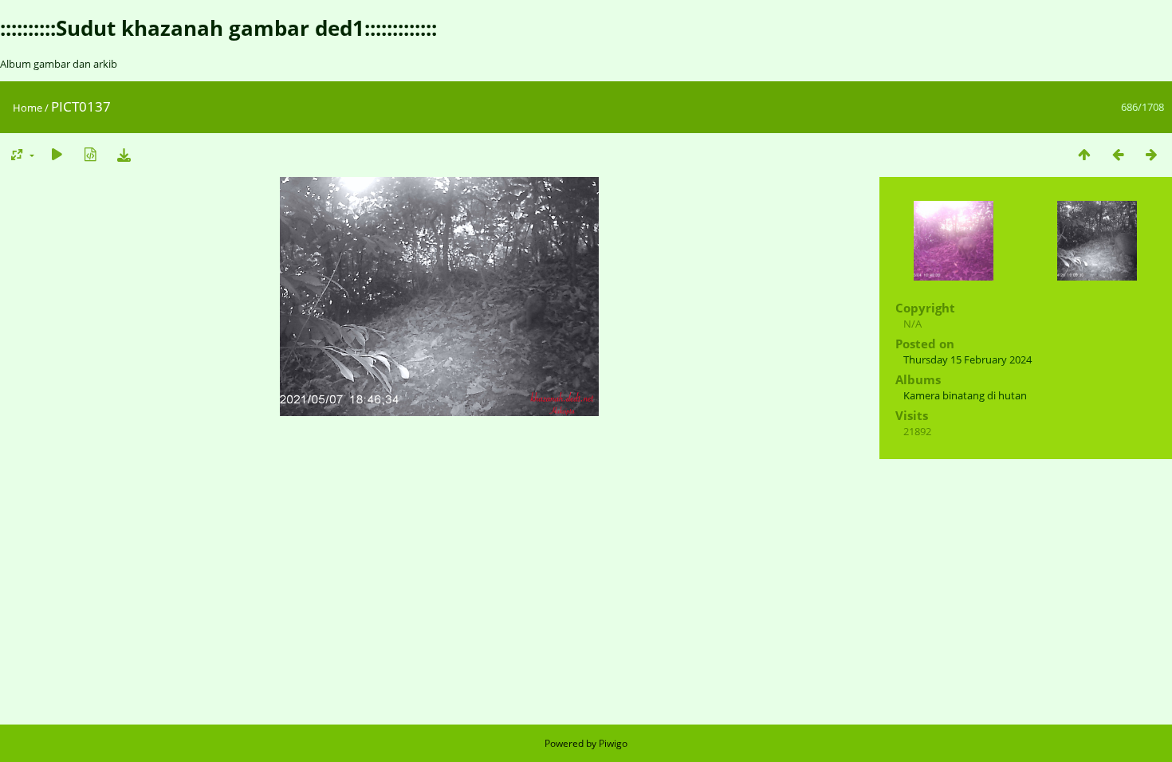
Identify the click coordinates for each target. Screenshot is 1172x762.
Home (27, 107)
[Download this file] (123, 154)
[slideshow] (56, 154)
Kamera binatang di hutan (965, 395)
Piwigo (613, 743)
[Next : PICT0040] (1151, 154)
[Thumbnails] (1084, 154)
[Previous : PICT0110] (1118, 154)
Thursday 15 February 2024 (967, 359)
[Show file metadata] (90, 154)
